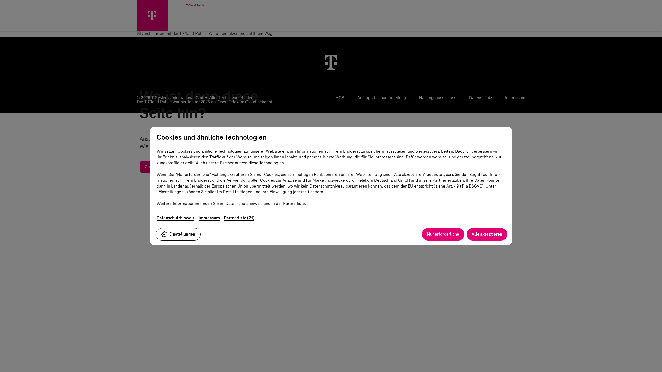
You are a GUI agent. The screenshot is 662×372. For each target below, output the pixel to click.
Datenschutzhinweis (175, 218)
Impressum (209, 218)
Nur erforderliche (443, 234)
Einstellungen (182, 234)
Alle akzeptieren (487, 234)
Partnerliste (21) (239, 218)
